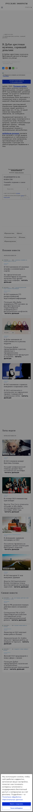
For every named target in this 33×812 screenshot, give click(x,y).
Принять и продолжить (16, 804)
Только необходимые (16, 808)
